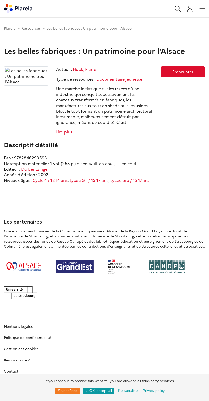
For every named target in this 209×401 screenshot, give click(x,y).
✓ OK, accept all (98, 391)
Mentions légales (18, 326)
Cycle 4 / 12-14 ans (50, 180)
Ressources (31, 28)
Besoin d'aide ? (17, 359)
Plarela (10, 28)
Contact (11, 371)
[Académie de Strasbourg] (121, 266)
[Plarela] (18, 8)
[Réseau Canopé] (166, 266)
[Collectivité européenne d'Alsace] (23, 266)
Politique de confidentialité (27, 337)
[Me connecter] (190, 9)
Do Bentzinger (35, 169)
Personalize (128, 390)
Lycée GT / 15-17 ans (89, 180)
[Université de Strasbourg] (20, 292)
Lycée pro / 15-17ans (129, 180)
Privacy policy (154, 391)
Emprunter (182, 72)
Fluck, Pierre (84, 69)
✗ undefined (67, 391)
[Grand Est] (75, 266)
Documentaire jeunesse (119, 79)
